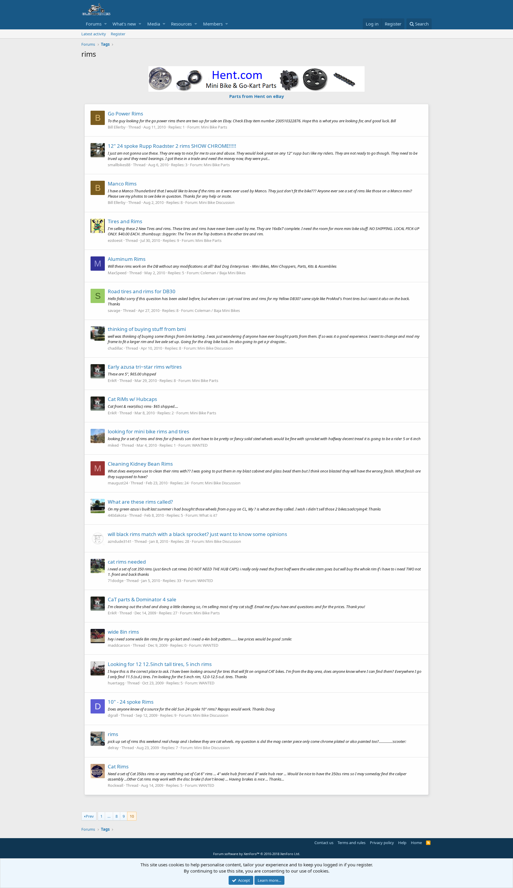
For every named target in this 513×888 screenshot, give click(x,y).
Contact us (323, 842)
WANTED (200, 445)
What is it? (208, 515)
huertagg (116, 683)
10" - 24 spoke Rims (130, 701)
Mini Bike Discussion (217, 202)
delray (113, 747)
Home (416, 842)
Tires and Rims (125, 221)
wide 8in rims (123, 631)
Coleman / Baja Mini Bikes (223, 272)
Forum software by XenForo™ (256, 853)
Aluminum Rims (126, 259)
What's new (124, 24)
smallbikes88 (119, 164)
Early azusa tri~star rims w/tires (145, 366)
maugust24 (118, 483)
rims (113, 734)
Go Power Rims (125, 113)
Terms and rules (351, 842)
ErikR (112, 380)
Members (213, 24)
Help (402, 842)
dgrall (113, 715)
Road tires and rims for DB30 (141, 291)
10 (132, 816)
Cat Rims (118, 766)
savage (114, 310)
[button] (105, 23)
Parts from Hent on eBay (256, 96)
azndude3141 (120, 541)
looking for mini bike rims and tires (148, 431)
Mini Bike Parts (214, 127)
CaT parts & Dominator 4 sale (142, 599)
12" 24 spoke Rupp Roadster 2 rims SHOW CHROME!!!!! (172, 145)
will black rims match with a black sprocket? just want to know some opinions (197, 534)
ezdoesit (115, 240)
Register (118, 34)
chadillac (115, 348)
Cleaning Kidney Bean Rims (140, 463)
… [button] (108, 816)
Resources (181, 24)
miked (113, 445)
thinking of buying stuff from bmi (147, 329)
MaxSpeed (117, 272)
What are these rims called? (140, 501)
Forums (94, 24)
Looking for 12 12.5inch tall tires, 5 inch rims (160, 664)
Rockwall (115, 785)
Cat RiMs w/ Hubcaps (132, 399)
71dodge (116, 580)
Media (153, 24)
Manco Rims (122, 183)
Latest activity (93, 34)
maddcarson (119, 645)
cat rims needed (127, 561)
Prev (90, 816)
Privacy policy (382, 842)
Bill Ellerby (117, 127)
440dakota (117, 515)
